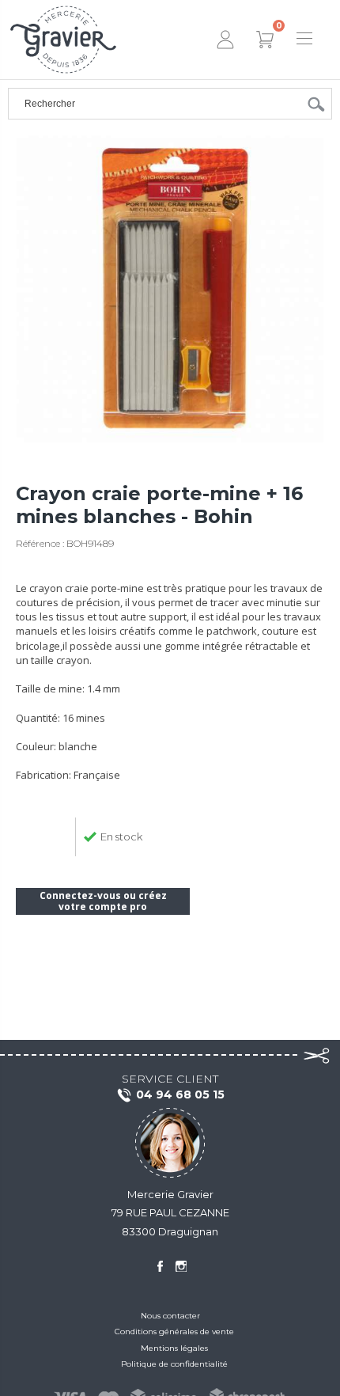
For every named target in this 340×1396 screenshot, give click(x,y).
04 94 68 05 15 (180, 1094)
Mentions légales (174, 1348)
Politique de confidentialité (174, 1364)
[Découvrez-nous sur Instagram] (181, 1266)
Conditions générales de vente (174, 1331)
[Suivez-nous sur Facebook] (159, 1266)
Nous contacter (170, 1316)
